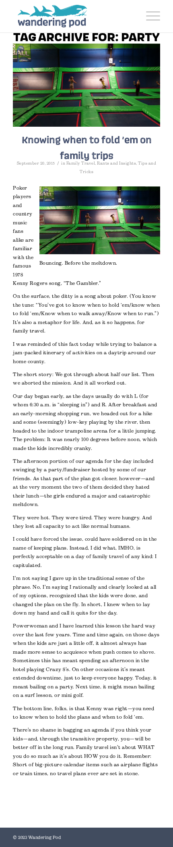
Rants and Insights (116, 163)
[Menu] (149, 16)
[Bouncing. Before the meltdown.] (86, 85)
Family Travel (80, 163)
